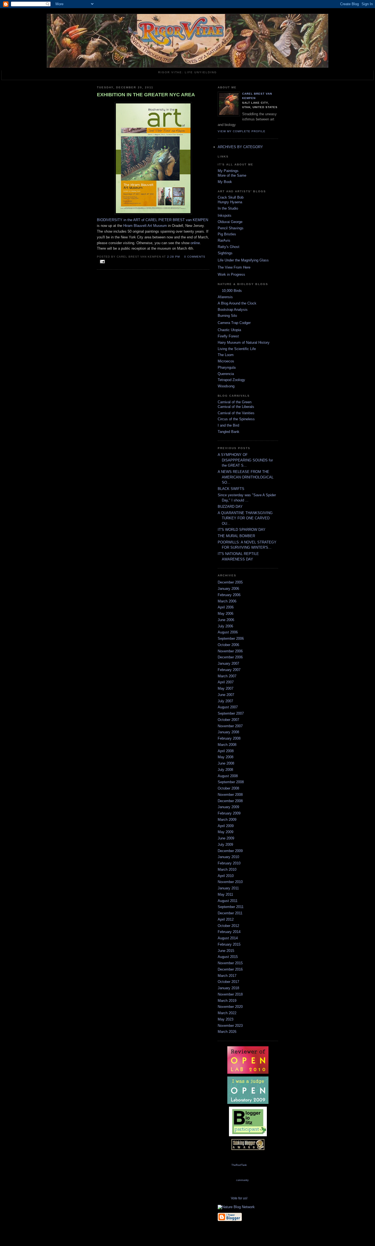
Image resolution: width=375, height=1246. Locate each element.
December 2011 (230, 913)
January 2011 (228, 888)
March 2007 (227, 676)
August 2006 (228, 632)
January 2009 (228, 807)
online (195, 243)
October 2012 (228, 926)
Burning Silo (227, 316)
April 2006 (226, 607)
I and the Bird (228, 425)
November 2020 (230, 1007)
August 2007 (228, 707)
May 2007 (225, 688)
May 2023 (225, 1019)
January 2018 (228, 988)
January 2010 (228, 857)
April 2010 (226, 876)
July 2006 (225, 626)
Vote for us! (239, 1198)
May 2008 (225, 757)
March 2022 (227, 1013)
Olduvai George (230, 222)
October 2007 (228, 720)
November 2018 (230, 994)
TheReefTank (239, 1165)
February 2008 (229, 738)
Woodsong (226, 386)
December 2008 (230, 801)
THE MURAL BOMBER (236, 536)
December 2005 (230, 582)
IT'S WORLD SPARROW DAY (241, 530)
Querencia (226, 374)
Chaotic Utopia (229, 330)
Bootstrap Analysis (233, 310)
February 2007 (229, 670)
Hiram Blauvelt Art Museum (145, 226)
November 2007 (230, 726)
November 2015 (230, 963)
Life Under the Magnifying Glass (243, 260)
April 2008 (226, 751)
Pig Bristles (227, 234)
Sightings (225, 253)
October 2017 (228, 982)
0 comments (194, 256)
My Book (225, 182)
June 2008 (226, 763)
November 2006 (230, 651)
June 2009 (226, 838)
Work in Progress (231, 274)
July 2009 (225, 844)
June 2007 (226, 695)
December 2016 (230, 969)
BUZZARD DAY (230, 506)
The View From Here (234, 267)
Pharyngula (227, 367)
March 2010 (227, 869)
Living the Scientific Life (237, 349)
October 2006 (228, 645)
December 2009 (230, 851)
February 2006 (229, 595)
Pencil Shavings (231, 228)
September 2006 (231, 638)
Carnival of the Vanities (236, 413)
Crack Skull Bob (231, 197)
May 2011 (225, 894)
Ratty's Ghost (228, 247)
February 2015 (229, 944)
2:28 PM (173, 256)
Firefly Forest (228, 336)
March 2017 (227, 976)
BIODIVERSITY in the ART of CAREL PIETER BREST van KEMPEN (152, 220)
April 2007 (226, 682)
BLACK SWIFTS (231, 489)
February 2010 (229, 863)
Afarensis (225, 297)
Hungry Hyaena (230, 202)
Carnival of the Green (234, 402)
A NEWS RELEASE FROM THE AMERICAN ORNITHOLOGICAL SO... (245, 477)
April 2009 (226, 826)
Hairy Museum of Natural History (244, 342)
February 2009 (229, 813)
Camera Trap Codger (234, 323)
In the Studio (228, 208)
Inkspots (224, 215)
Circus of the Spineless (236, 419)
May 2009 (225, 832)
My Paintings (228, 171)
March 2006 (227, 601)
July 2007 (225, 701)
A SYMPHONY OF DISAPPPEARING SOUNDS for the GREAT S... (245, 460)
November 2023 (230, 1026)
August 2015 (228, 957)
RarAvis (224, 240)
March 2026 (227, 1032)
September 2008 (231, 782)
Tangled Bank (228, 432)
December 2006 (230, 657)
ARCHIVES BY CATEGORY (240, 147)
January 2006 (228, 589)
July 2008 (225, 770)
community (242, 1180)
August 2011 (227, 901)
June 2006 (226, 620)
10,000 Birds (232, 291)
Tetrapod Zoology (231, 380)
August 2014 (228, 938)
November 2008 (230, 795)
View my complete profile (241, 131)
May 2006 (225, 613)
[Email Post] (101, 262)
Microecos (226, 361)
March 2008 (227, 745)
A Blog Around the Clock (237, 303)
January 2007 (228, 663)
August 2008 (228, 776)
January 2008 (228, 732)
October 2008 (228, 788)
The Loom (226, 355)
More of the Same (232, 175)
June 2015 (226, 951)
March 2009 (227, 819)
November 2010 (230, 882)
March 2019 (227, 1001)
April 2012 (226, 919)
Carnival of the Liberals (236, 407)
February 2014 (229, 932)
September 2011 (231, 907)
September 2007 (231, 713)
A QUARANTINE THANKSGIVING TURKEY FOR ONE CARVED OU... (245, 518)
